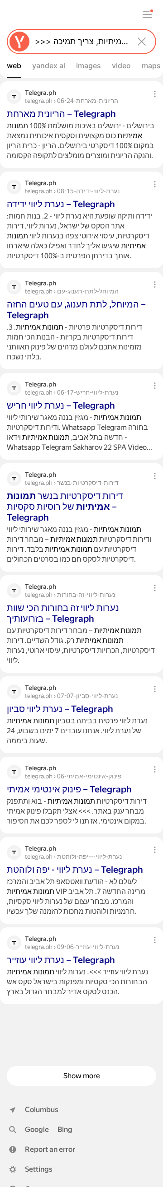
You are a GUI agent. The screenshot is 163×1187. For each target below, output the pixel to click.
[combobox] (79, 41)
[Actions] (154, 93)
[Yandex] (19, 41)
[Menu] (147, 14)
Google (37, 1129)
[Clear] (141, 41)
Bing (65, 1129)
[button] (42, 1149)
